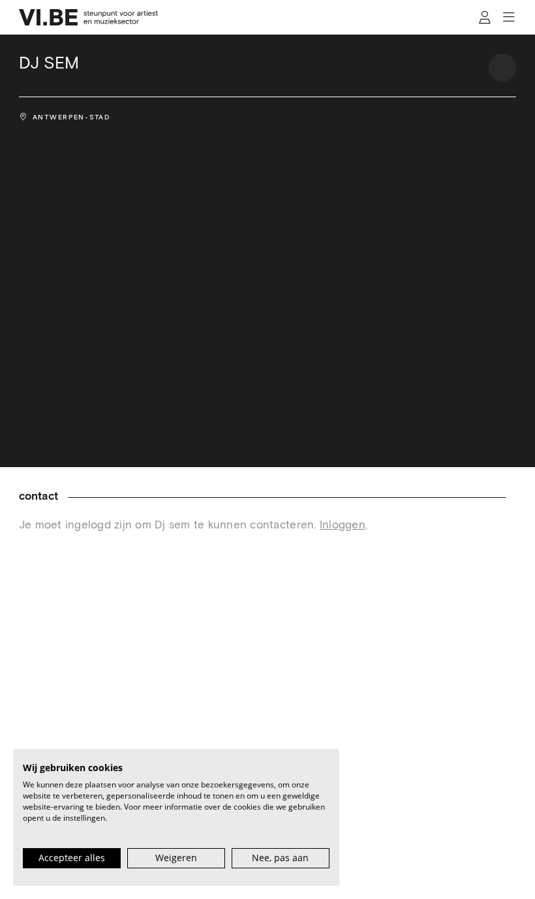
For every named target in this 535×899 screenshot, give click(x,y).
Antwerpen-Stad (71, 117)
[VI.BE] (89, 17)
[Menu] (509, 17)
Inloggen (342, 525)
